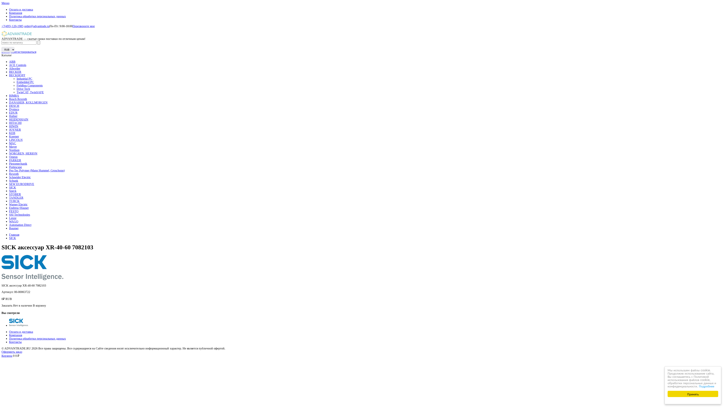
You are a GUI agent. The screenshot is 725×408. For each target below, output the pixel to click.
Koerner (14, 136)
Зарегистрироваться (23, 51)
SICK (12, 187)
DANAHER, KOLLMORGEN (28, 102)
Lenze (12, 218)
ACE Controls (17, 65)
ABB (12, 61)
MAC (12, 143)
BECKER (15, 71)
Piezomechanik (18, 163)
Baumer (14, 228)
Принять (693, 394)
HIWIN (13, 126)
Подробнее (706, 386)
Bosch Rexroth (18, 99)
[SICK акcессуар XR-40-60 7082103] (18, 325)
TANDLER (16, 197)
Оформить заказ (12, 351)
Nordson (14, 150)
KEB (12, 133)
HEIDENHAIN (18, 119)
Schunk (13, 180)
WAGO (13, 221)
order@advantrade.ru (36, 26)
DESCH (14, 105)
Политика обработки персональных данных (37, 16)
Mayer (13, 146)
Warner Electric (18, 204)
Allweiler (14, 68)
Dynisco (14, 109)
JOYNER (15, 129)
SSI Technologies (19, 214)
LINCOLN (16, 139)
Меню (5, 3)
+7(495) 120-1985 (12, 26)
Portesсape (15, 167)
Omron (13, 156)
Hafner (13, 116)
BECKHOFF (17, 75)
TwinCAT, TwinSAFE (30, 92)
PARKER (15, 160)
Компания (15, 13)
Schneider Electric (20, 177)
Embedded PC (25, 82)
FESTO (14, 211)
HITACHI (15, 122)
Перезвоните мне (83, 26)
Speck (12, 190)
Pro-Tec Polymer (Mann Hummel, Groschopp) (37, 170)
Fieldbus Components (30, 85)
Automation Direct (20, 224)
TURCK (14, 201)
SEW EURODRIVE (21, 184)
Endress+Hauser (19, 207)
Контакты (15, 19)
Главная (14, 234)
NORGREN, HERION (23, 153)
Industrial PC (24, 78)
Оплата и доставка (21, 9)
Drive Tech (23, 88)
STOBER (15, 194)
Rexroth (14, 173)
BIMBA (14, 95)
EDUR (13, 112)
